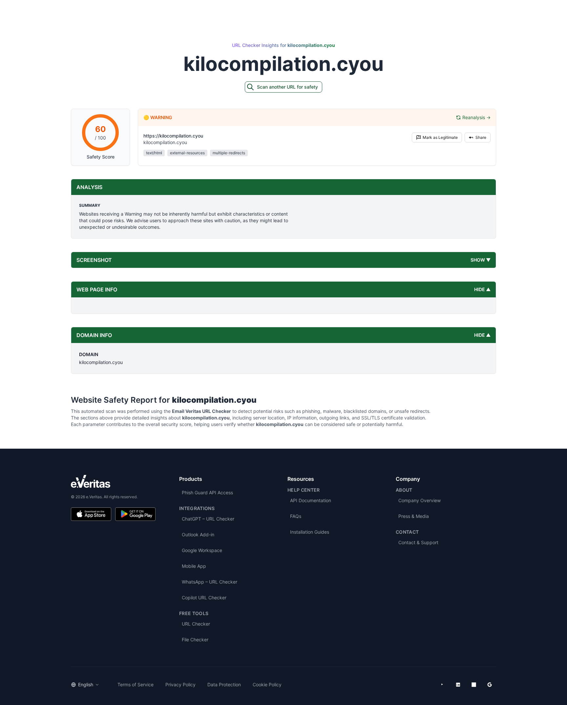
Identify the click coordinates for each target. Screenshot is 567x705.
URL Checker (196, 624)
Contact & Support (418, 542)
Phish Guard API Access (207, 492)
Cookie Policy (267, 684)
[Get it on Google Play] (135, 514)
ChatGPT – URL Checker (208, 519)
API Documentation (310, 500)
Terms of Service (135, 684)
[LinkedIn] (458, 684)
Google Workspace (202, 550)
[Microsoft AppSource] (473, 684)
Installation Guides (309, 532)
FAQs (295, 516)
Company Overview (419, 500)
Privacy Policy (180, 684)
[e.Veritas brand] (113, 481)
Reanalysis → (476, 117)
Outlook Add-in (198, 534)
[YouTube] (442, 684)
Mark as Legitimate (440, 137)
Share (480, 137)
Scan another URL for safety (287, 87)
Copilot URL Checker (204, 597)
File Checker (195, 639)
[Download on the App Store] (91, 514)
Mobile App (194, 566)
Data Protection (224, 684)
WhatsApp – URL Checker (209, 582)
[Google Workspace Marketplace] (489, 684)
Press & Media (413, 516)
